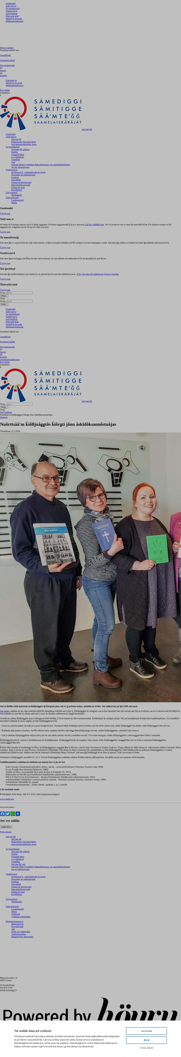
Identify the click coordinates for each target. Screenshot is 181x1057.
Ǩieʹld (146, 1040)
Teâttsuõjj (15, 914)
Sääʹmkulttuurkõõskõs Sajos (23, 144)
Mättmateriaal (17, 924)
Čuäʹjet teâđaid (146, 1048)
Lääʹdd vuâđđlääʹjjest (94, 224)
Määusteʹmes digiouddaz (22, 937)
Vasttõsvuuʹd (11, 11)
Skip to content (6, 48)
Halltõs (14, 152)
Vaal (13, 162)
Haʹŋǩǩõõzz (16, 190)
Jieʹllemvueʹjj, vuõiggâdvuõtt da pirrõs (28, 172)
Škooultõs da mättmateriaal (23, 175)
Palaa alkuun (5, 832)
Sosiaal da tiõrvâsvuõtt (21, 182)
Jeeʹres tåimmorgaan (20, 167)
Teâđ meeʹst (11, 6)
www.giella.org (7, 799)
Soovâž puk (146, 1031)
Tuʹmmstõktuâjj (13, 8)
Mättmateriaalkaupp (14, 21)
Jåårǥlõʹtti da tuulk (14, 18)
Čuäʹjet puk (5, 213)
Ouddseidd (10, 3)
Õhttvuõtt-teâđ (12, 16)
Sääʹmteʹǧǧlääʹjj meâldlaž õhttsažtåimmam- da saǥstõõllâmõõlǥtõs (40, 164)
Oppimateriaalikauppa (10, 359)
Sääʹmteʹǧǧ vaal (18, 864)
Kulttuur (15, 177)
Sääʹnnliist (5, 711)
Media (14, 203)
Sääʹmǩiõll (16, 180)
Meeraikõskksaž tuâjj (20, 185)
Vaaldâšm (15, 159)
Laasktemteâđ (17, 200)
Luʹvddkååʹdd (17, 157)
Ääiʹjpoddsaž (11, 13)
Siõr (13, 929)
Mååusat (3, 417)
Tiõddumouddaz (18, 934)
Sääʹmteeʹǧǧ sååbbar (20, 149)
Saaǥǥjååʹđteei (17, 154)
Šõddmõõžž (16, 195)
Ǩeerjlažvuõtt (17, 926)
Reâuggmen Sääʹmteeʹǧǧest (23, 142)
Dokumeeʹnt (11, 80)
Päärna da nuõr (18, 187)
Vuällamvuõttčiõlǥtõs (20, 917)
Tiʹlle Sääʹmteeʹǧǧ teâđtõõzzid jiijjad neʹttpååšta (98, 274)
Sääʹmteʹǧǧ (16, 139)
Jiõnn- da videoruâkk (20, 931)
